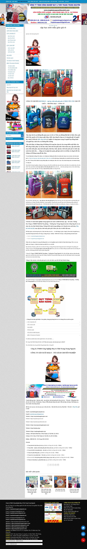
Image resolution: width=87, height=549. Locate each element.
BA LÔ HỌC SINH (11, 28)
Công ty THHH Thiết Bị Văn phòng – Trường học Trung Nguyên (46, 224)
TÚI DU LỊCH (10, 58)
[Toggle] (79, 322)
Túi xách (68, 400)
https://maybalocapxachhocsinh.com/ (38, 421)
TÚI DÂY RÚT (11, 75)
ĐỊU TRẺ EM (10, 77)
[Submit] (22, 135)
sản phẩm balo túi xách (71, 248)
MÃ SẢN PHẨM (54, 1)
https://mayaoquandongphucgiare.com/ (40, 425)
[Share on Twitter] (51, 465)
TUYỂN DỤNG (61, 1)
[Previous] (26, 486)
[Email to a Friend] (53, 465)
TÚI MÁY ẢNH (11, 73)
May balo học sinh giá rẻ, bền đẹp (14, 91)
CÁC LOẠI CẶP (10, 45)
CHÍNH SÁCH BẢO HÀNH (44, 1)
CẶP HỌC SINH (11, 52)
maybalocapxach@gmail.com (37, 238)
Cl (62, 450)
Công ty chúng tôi (50, 246)
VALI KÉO (9, 55)
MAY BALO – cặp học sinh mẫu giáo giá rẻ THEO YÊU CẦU (56, 101)
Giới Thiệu (14, 1)
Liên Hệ (67, 1)
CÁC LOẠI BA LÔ (11, 33)
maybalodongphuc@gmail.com (38, 236)
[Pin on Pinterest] (56, 465)
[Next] (81, 486)
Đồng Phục (75, 406)
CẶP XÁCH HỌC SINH (12, 31)
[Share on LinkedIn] (58, 465)
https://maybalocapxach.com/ (37, 418)
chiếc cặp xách (41, 139)
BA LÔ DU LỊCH (11, 36)
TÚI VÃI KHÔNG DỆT (12, 67)
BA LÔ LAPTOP (11, 38)
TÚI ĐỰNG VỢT (11, 71)
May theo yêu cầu (22, 1)
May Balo (64, 406)
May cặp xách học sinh (12, 87)
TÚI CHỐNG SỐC (12, 69)
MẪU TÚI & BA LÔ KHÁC (13, 63)
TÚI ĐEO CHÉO (11, 66)
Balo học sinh (40, 400)
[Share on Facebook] (48, 465)
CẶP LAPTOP (11, 50)
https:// (39, 416)
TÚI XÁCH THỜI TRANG (13, 60)
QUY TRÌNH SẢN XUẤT (33, 1)
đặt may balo (33, 400)
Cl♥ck (59, 445)
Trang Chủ (8, 1)
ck (64, 450)
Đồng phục (74, 400)
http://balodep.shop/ (35, 428)
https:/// (38, 431)
